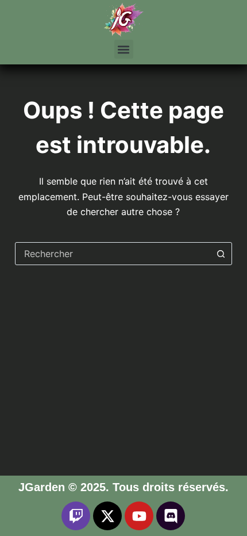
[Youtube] (139, 515)
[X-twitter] (107, 515)
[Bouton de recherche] (220, 254)
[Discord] (170, 515)
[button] (123, 49)
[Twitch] (75, 515)
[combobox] (113, 253)
